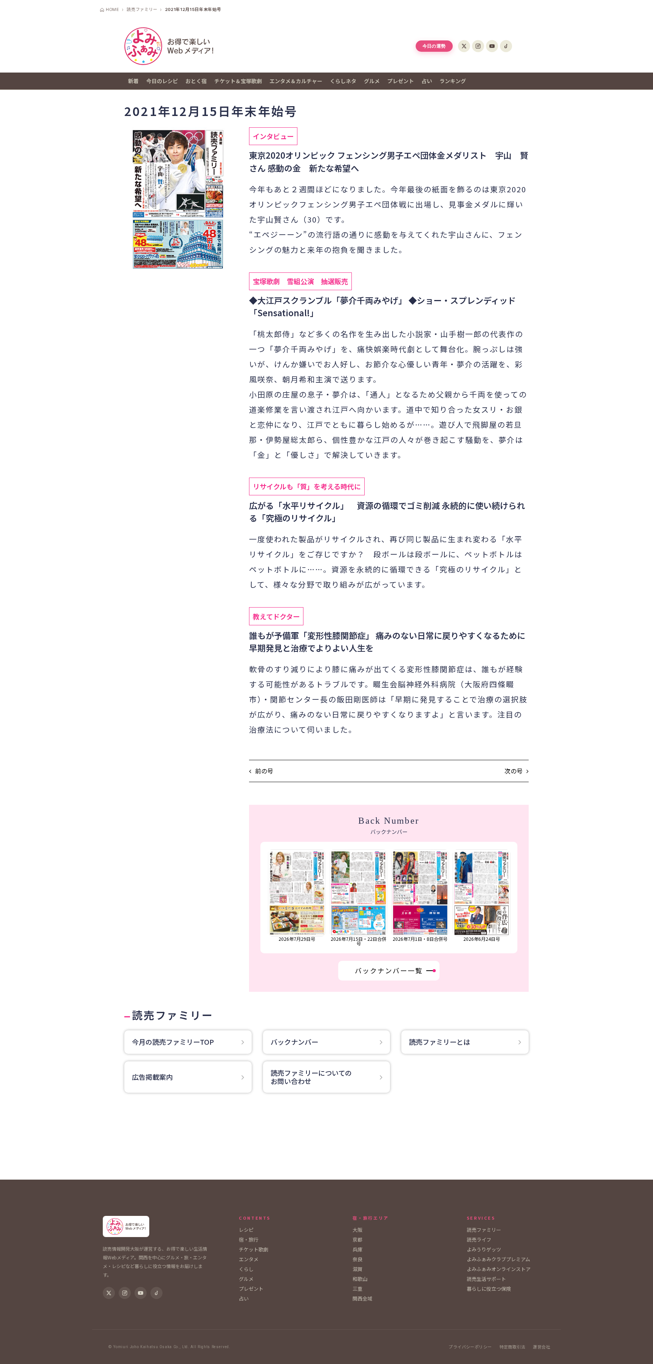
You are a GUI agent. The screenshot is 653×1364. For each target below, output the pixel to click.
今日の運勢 (434, 46)
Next (513, 897)
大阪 (357, 1229)
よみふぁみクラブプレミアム (498, 1259)
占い (426, 81)
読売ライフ (479, 1239)
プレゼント (400, 81)
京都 (357, 1239)
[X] (464, 46)
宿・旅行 (248, 1239)
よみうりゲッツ (484, 1249)
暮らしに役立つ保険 (489, 1288)
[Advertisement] (326, 1140)
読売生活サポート (486, 1278)
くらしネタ (343, 81)
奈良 (357, 1259)
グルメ (372, 81)
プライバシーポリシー (470, 1347)
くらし (246, 1269)
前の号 (264, 771)
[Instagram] (478, 46)
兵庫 (357, 1249)
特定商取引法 (513, 1347)
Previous (265, 897)
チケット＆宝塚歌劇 (238, 81)
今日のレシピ (162, 81)
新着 (133, 81)
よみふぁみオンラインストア (499, 1269)
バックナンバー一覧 (389, 970)
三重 (357, 1288)
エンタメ (248, 1259)
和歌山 (360, 1278)
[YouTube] (492, 46)
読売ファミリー (484, 1229)
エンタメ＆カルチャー (295, 81)
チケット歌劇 (253, 1249)
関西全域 (362, 1298)
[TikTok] (506, 46)
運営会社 (541, 1347)
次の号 (513, 771)
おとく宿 (196, 81)
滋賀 (357, 1269)
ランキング (452, 81)
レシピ (246, 1229)
